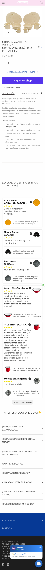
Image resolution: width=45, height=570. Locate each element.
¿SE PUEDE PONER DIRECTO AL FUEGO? (18, 440)
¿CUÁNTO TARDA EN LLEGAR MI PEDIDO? (18, 493)
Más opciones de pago (11, 87)
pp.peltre (9, 542)
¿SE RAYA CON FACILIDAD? (16, 473)
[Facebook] (3, 564)
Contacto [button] (7, 528)
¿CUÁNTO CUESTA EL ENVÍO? (17, 482)
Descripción (8, 93)
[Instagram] (8, 564)
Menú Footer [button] (8, 520)
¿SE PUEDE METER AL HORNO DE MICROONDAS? (19, 453)
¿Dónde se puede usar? (31, 93)
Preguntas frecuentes (13, 544)
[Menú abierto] (6, 3)
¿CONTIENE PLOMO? (12, 464)
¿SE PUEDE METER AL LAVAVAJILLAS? (13, 428)
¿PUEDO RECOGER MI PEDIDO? (18, 504)
